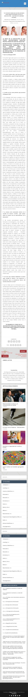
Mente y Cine (6, 507)
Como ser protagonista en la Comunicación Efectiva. (11, 615)
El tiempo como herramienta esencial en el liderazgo (14, 598)
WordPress (14, 693)
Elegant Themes (12, 692)
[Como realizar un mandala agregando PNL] (14, 458)
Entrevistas (5, 21)
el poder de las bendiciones (12, 629)
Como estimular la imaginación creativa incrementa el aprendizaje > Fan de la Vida (12, 658)
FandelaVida (13, 19)
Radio (4, 520)
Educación (5, 497)
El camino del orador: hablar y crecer (13, 638)
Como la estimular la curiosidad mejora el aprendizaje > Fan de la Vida (12, 668)
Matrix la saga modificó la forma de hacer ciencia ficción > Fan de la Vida (12, 646)
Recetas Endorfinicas (7, 523)
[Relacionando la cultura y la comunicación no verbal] (14, 395)
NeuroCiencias (6, 513)
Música (4, 510)
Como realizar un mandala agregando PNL (13, 467)
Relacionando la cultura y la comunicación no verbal (10, 404)
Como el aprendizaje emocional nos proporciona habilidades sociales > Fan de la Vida (14, 676)
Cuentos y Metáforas (7, 491)
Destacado (5, 494)
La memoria (19, 668)
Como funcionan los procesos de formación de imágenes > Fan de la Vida (13, 672)
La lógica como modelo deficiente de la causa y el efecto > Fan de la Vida (14, 652)
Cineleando (5, 484)
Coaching (5, 488)
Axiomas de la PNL (10, 664)
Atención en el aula (20, 672)
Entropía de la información (12, 601)
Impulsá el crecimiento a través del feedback (12, 589)
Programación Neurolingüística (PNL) (17, 21)
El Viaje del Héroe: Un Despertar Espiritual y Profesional (13, 648)
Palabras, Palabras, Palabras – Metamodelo (13, 653)
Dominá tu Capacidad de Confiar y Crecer (12, 446)
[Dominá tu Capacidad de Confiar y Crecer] (14, 437)
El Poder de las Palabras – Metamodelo (14, 427)
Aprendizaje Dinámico (8, 678)
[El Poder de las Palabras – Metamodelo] (14, 417)
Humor (4, 504)
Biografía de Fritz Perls (11, 623)
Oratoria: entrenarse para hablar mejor (16, 642)
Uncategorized (6, 526)
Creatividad (5, 659)
